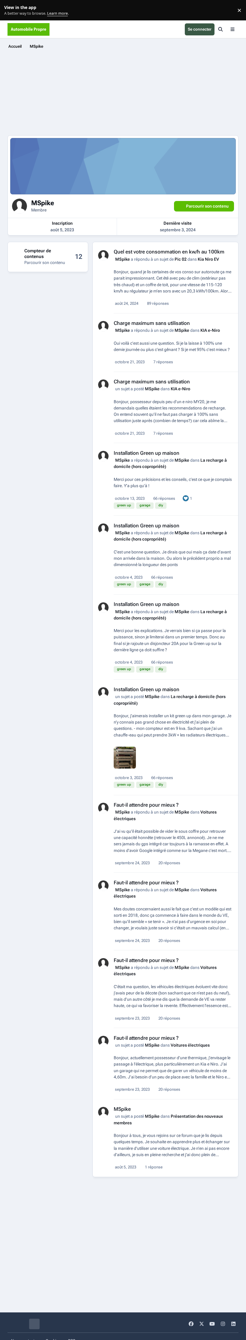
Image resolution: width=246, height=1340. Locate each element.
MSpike (122, 259)
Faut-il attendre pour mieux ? (146, 805)
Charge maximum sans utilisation (152, 323)
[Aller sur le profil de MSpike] (103, 255)
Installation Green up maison (146, 453)
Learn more (11, 10)
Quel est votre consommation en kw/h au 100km (169, 252)
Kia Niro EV (208, 259)
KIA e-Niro (210, 330)
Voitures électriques (190, 1045)
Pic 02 (181, 259)
